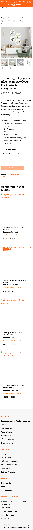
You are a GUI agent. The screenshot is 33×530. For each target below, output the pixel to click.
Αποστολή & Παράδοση (10, 468)
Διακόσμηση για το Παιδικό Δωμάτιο (15, 421)
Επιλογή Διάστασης (8, 149)
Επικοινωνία (6, 483)
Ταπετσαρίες (6, 436)
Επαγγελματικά (7, 443)
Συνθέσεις (24, 174)
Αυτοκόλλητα (6, 432)
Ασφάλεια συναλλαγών (10, 465)
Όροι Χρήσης (6, 457)
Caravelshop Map (7, 515)
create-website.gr (24, 525)
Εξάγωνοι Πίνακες (14, 174)
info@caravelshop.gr (9, 511)
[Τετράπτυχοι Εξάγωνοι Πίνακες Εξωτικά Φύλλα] (16, 366)
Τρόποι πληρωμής (8, 472)
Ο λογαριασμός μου (8, 490)
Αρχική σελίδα (6, 18)
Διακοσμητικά (6, 428)
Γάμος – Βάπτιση (7, 439)
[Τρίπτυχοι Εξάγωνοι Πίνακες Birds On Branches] (16, 261)
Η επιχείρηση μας (8, 454)
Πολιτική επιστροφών (9, 461)
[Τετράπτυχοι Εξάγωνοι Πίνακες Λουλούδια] (16, 208)
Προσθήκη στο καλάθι (12, 168)
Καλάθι (4, 487)
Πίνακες (17, 18)
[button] (30, 2)
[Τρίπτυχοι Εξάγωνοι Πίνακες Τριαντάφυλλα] (16, 314)
